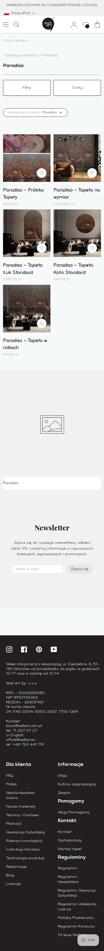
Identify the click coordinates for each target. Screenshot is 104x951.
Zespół (64, 793)
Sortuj (77, 88)
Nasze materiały (20, 807)
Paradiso (50, 55)
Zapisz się (79, 569)
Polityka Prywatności (75, 918)
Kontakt (64, 832)
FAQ (9, 776)
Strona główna (15, 40)
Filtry (27, 88)
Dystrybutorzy (70, 840)
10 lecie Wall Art (72, 935)
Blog (10, 875)
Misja (62, 776)
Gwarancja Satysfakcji (25, 832)
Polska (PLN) (20, 13)
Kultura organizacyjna (77, 784)
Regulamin (67, 868)
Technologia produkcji (25, 858)
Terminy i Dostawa (22, 815)
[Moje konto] (72, 24)
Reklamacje (16, 867)
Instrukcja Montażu (23, 850)
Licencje (13, 884)
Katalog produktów (22, 55)
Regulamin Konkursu (76, 926)
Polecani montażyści (24, 841)
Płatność (14, 824)
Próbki (11, 784)
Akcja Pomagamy (73, 812)
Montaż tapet (70, 849)
